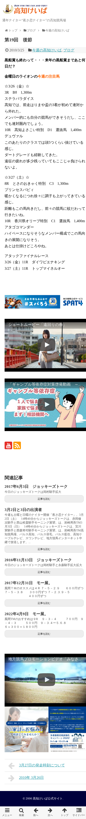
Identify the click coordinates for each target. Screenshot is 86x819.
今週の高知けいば (46, 50)
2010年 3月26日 (31, 778)
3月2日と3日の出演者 (23, 510)
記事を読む (44, 498)
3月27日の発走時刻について (42, 765)
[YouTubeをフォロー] (8, 445)
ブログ (68, 50)
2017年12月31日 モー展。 (28, 583)
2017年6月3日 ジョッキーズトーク (36, 486)
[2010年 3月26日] (50, 813)
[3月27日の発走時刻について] (36, 813)
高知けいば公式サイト (48, 798)
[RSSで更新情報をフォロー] (17, 445)
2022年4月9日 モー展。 (26, 614)
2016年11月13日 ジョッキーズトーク (38, 560)
